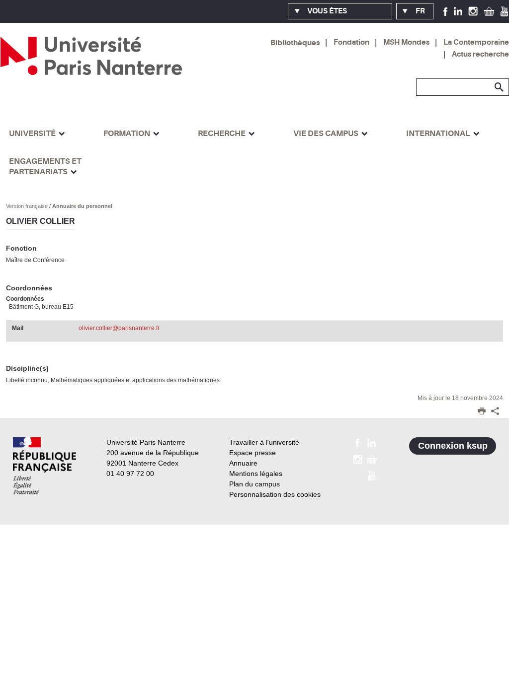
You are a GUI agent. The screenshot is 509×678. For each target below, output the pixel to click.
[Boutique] (489, 10)
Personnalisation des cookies (275, 494)
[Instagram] (473, 10)
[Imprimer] (482, 411)
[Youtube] (504, 10)
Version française (27, 206)
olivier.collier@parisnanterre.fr (119, 328)
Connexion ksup (453, 446)
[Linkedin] (458, 10)
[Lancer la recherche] (499, 87)
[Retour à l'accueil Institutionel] (44, 465)
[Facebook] (445, 10)
